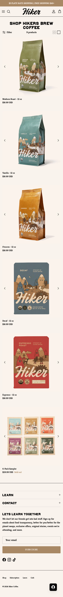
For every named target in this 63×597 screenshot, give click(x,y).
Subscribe (31, 549)
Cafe (32, 578)
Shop (4, 578)
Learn (25, 578)
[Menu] (3, 11)
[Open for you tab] (53, 587)
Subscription (14, 578)
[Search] (10, 11)
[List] (59, 32)
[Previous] (4, 66)
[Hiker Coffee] (31, 11)
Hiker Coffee (13, 586)
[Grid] (54, 32)
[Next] (58, 66)
